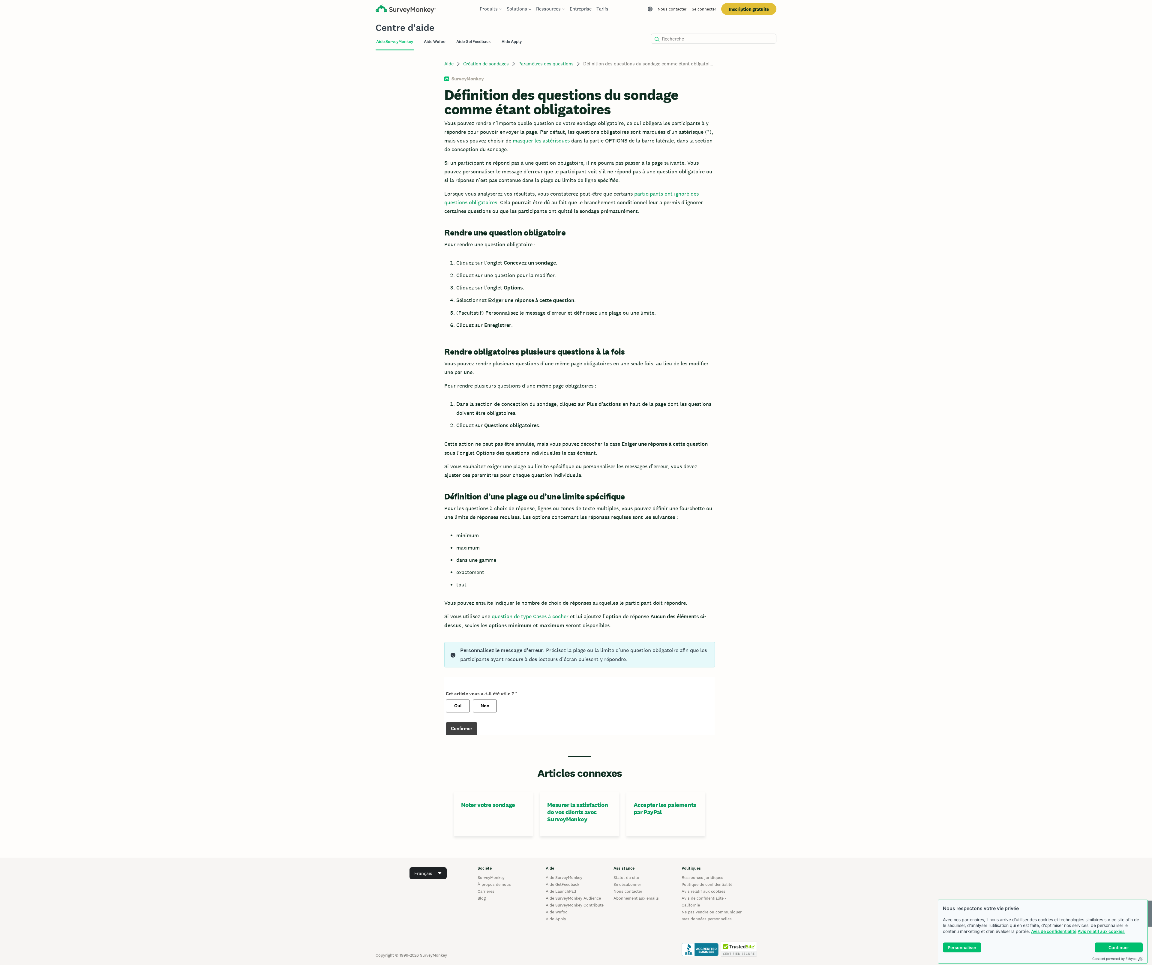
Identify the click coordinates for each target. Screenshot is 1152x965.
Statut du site (626, 877)
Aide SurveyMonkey (564, 877)
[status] (579, 654)
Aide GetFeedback (562, 884)
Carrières (486, 891)
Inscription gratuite (749, 9)
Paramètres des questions (546, 64)
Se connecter (704, 9)
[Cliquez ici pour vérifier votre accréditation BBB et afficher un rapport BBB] (700, 955)
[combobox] (428, 873)
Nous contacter (672, 9)
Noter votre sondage (488, 805)
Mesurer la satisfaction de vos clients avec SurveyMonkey (577, 812)
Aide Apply (556, 919)
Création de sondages (486, 64)
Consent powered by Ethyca (1114, 959)
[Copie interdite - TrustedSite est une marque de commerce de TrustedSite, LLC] (739, 955)
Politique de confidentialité (707, 884)
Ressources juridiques (702, 877)
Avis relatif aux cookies (1101, 931)
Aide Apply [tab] (512, 41)
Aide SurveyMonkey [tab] (394, 41)
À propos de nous (494, 884)
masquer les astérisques (541, 140)
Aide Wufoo (557, 912)
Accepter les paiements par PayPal (665, 808)
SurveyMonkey (491, 877)
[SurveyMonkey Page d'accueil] (406, 9)
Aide (449, 64)
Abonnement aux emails (636, 898)
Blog (482, 898)
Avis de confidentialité (1053, 931)
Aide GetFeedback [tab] (473, 41)
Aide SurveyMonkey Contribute (575, 905)
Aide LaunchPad (561, 891)
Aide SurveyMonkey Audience (573, 898)
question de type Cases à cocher (530, 616)
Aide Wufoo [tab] (435, 41)
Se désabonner (627, 884)
